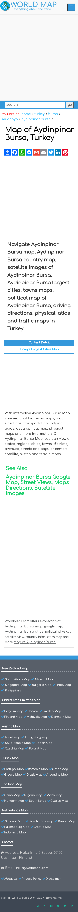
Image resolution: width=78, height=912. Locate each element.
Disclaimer (53, 878)
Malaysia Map (37, 716)
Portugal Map (14, 769)
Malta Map (54, 795)
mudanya (10, 119)
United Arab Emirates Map (21, 700)
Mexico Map (44, 679)
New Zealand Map (15, 668)
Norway (32, 711)
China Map (12, 795)
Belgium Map (13, 711)
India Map (63, 684)
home (26, 114)
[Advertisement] (39, 57)
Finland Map (13, 716)
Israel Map (12, 737)
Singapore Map (16, 684)
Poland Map (37, 748)
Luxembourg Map (16, 826)
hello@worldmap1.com (32, 868)
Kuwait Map (66, 821)
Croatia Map (43, 826)
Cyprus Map (59, 800)
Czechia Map (14, 748)
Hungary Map (14, 800)
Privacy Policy (31, 878)
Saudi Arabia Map (18, 742)
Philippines (13, 690)
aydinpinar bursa (36, 119)
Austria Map (11, 726)
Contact (7, 842)
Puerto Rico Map (41, 821)
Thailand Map (12, 784)
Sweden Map (51, 711)
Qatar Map (60, 769)
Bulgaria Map (41, 684)
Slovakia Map (14, 821)
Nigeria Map (33, 795)
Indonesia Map (15, 832)
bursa (53, 114)
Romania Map (38, 769)
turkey (39, 114)
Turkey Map (10, 758)
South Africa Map (17, 679)
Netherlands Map (15, 810)
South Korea (37, 800)
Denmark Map (61, 716)
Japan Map (44, 742)
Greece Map (13, 774)
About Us (11, 878)
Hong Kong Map (36, 737)
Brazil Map (34, 774)
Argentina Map (57, 774)
